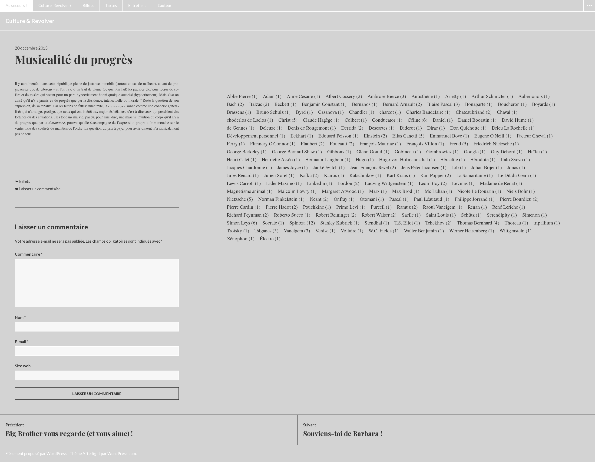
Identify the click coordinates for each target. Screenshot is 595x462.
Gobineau (408, 151)
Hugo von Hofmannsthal (407, 159)
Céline (417, 120)
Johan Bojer (486, 167)
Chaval (507, 112)
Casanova (331, 112)
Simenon (534, 214)
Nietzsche (240, 199)
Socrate (273, 222)
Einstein (375, 135)
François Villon (425, 143)
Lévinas (463, 183)
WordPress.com (121, 453)
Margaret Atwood (343, 191)
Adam (272, 96)
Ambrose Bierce (386, 96)
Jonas (516, 167)
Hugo (365, 159)
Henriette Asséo (281, 159)
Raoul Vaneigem (442, 207)
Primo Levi (350, 207)
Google (475, 151)
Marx (378, 191)
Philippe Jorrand (475, 199)
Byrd (304, 112)
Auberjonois (534, 96)
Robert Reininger (336, 214)
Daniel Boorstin (477, 120)
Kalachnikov (365, 175)
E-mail (21, 341)
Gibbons (339, 151)
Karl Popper (435, 175)
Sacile (411, 214)
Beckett (285, 104)
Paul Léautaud (431, 199)
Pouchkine (317, 207)
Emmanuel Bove (449, 135)
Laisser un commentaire (39, 188)
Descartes (381, 127)
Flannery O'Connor (272, 143)
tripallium (546, 222)
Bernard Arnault (402, 104)
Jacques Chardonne (249, 167)
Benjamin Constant (324, 104)
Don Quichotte (468, 127)
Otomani (372, 199)
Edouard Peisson (338, 135)
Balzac (259, 104)
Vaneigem (297, 230)
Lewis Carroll (244, 183)
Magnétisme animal (249, 191)
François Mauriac (380, 143)
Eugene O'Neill (492, 135)
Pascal (399, 199)
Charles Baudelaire (428, 112)
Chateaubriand (474, 112)
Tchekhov (438, 222)
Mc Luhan (438, 191)
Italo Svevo (515, 159)
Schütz (471, 214)
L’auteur (165, 5)
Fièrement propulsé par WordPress (36, 453)
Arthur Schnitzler (492, 96)
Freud (459, 143)
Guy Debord (506, 151)
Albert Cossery (343, 96)
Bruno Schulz (273, 112)
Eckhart (302, 135)
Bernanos (364, 104)
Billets (88, 5)
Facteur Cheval (535, 135)
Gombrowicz (442, 151)
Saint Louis (441, 214)
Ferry (236, 143)
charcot (390, 112)
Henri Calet (241, 159)
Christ (288, 120)
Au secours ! (16, 5)
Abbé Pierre (242, 96)
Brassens (239, 112)
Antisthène (425, 96)
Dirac (436, 127)
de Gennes (240, 127)
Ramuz (407, 207)
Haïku (537, 151)
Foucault (342, 143)
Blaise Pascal (443, 104)
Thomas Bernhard (478, 222)
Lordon (348, 183)
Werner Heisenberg (471, 230)
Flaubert (312, 143)
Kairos (334, 175)
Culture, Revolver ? (54, 5)
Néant (319, 199)
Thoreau (516, 222)
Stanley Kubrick (339, 222)
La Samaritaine (474, 175)
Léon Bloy (433, 183)
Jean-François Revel (373, 167)
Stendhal (377, 222)
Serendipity (502, 214)
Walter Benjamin (424, 230)
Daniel (443, 120)
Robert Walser (379, 214)
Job (459, 167)
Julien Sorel (279, 175)
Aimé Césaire (303, 96)
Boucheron (512, 104)
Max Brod (405, 191)
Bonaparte (479, 104)
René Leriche (508, 207)
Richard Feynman (248, 214)
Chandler (361, 112)
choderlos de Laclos (250, 120)
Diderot (411, 127)
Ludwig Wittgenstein (389, 183)
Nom (20, 317)
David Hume (518, 120)
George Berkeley (247, 151)
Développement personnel (256, 135)
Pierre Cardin (243, 207)
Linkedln (319, 183)
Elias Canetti (408, 135)
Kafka (309, 175)
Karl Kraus (401, 175)
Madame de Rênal (501, 183)
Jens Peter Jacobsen (423, 167)
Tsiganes (266, 230)
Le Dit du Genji (517, 175)
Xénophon (241, 238)
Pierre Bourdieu (519, 199)
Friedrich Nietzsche (496, 143)
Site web (23, 365)
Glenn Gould (373, 151)
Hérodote (483, 159)
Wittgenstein (515, 230)
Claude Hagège (321, 120)
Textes (111, 5)
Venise (325, 230)
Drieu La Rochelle (513, 127)
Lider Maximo (284, 183)
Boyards (543, 104)
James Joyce (292, 167)
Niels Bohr (520, 191)
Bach (235, 104)
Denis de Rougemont (312, 127)
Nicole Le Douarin (479, 191)
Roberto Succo (292, 214)
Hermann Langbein (327, 159)
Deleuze (271, 127)
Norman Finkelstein (281, 199)
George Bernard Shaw (297, 151)
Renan (477, 207)
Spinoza (302, 222)
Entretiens (137, 5)
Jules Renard (243, 175)
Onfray (344, 199)
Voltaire (352, 230)
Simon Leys (242, 222)
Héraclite (452, 159)
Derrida (352, 127)
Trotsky (238, 230)
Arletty (455, 96)
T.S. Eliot (407, 222)
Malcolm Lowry (297, 191)
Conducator (387, 120)
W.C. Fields (384, 230)
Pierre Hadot (282, 207)
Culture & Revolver (30, 20)
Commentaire (29, 254)
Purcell (381, 207)
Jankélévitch (329, 167)
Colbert (356, 120)
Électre (270, 238)
